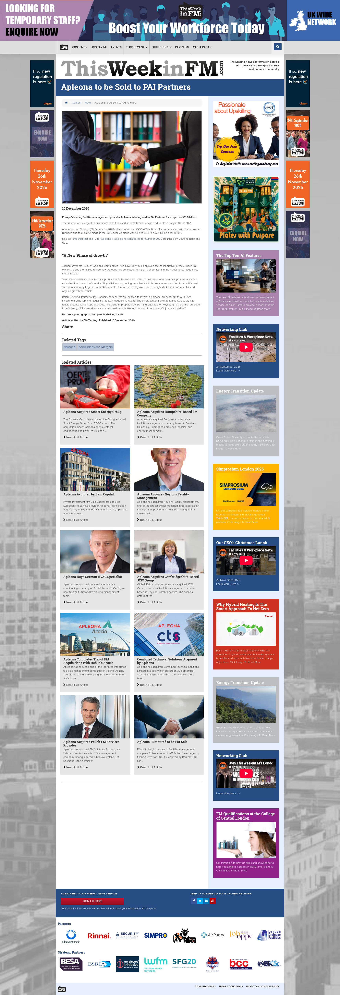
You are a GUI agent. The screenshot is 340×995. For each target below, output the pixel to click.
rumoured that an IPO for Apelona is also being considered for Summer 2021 (116, 238)
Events (116, 47)
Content (78, 47)
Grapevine (99, 47)
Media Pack (201, 47)
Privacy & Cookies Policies (262, 986)
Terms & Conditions (231, 986)
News (88, 102)
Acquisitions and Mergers (96, 347)
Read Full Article (77, 437)
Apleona (69, 347)
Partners (182, 47)
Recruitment (135, 47)
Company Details (205, 986)
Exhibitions (160, 47)
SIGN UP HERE (92, 901)
